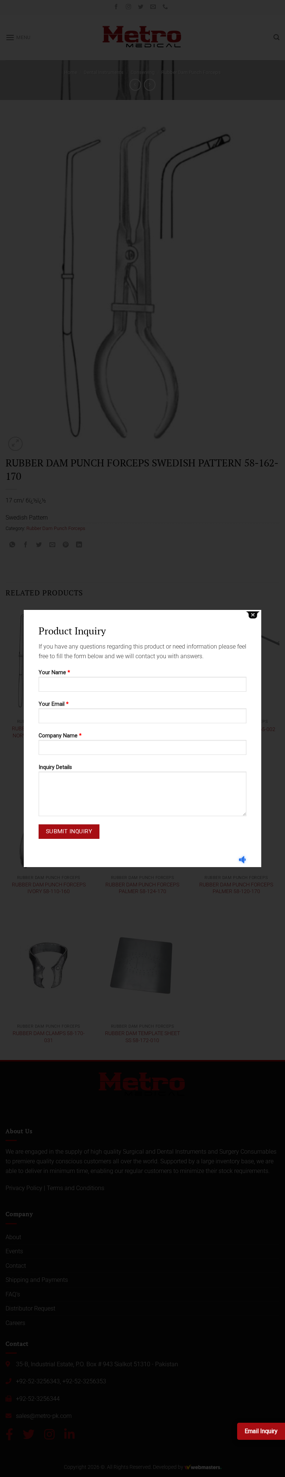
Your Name (54, 672)
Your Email (54, 704)
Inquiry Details (55, 767)
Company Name (60, 736)
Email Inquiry (261, 1431)
